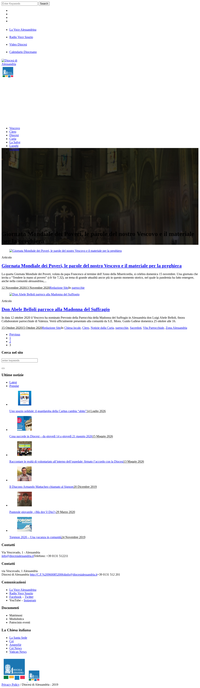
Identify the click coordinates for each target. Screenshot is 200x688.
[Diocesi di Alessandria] (21, 681)
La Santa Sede (18, 637)
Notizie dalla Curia (102, 327)
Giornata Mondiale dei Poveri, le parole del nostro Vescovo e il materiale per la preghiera (92, 265)
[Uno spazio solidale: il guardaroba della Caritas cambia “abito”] (24, 404)
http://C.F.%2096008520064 (47, 574)
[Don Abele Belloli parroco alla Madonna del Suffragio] (44, 294)
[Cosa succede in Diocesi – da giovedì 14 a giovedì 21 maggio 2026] (24, 429)
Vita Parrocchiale (153, 327)
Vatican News (18, 651)
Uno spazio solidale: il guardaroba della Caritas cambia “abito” (48, 411)
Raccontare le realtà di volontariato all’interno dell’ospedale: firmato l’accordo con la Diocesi (66, 461)
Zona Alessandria (176, 327)
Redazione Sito (59, 287)
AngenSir (15, 644)
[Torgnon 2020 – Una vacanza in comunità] (24, 530)
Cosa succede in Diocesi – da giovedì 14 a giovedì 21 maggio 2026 (50, 436)
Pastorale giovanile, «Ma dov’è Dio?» (32, 512)
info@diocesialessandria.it (18, 556)
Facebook (15, 596)
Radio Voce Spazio (21, 593)
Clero (85, 327)
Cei (11, 641)
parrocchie (78, 287)
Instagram (30, 600)
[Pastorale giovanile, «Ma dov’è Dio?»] (24, 505)
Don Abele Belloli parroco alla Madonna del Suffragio (56, 309)
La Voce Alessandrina (22, 589)
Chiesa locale (72, 327)
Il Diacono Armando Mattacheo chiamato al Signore (41, 486)
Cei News (15, 648)
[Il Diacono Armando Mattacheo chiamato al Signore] (24, 480)
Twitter (29, 596)
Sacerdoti (135, 327)
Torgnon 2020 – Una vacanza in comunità (35, 537)
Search (44, 3)
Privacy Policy (11, 684)
